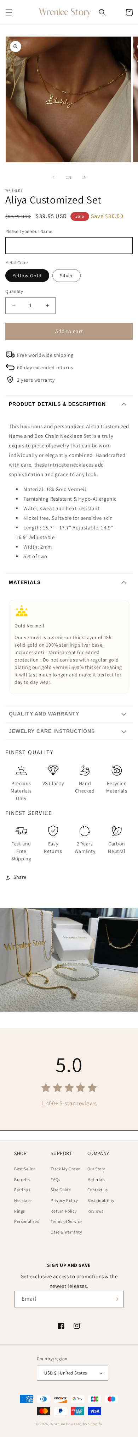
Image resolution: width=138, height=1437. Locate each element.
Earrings (22, 1189)
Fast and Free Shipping (21, 851)
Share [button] (20, 877)
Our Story (96, 1168)
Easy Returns (53, 847)
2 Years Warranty (85, 847)
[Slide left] (53, 177)
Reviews (95, 1211)
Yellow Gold (27, 275)
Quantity (14, 291)
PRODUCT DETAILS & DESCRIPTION (57, 404)
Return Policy (64, 1211)
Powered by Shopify (84, 1423)
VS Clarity (53, 783)
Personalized (27, 1221)
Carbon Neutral (116, 847)
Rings (19, 1211)
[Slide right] (84, 177)
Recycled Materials (116, 787)
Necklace (23, 1200)
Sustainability (101, 1200)
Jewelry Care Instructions (52, 731)
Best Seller (24, 1168)
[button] (9, 12)
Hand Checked (84, 787)
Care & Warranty (66, 1232)
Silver (66, 275)
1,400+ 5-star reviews (69, 1103)
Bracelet (22, 1179)
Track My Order (65, 1168)
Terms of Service (66, 1221)
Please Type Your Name (28, 231)
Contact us (97, 1189)
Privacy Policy (64, 1200)
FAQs (55, 1179)
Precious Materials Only (21, 790)
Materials (25, 582)
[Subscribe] (115, 1299)
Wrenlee (57, 1423)
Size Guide (61, 1189)
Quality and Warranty (44, 714)
